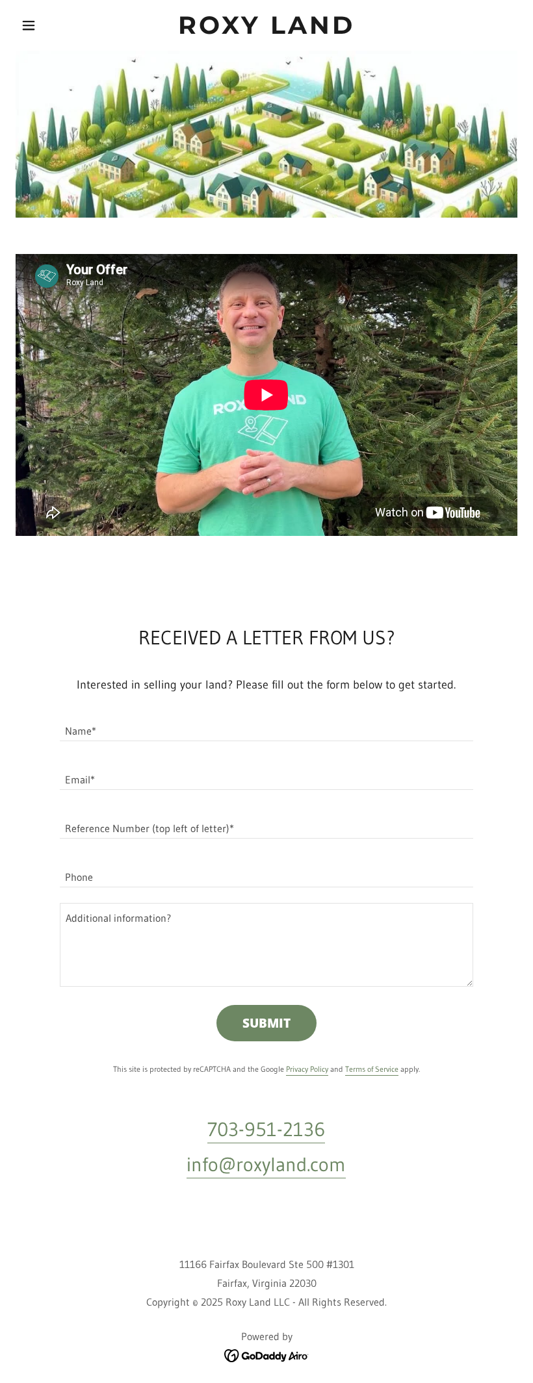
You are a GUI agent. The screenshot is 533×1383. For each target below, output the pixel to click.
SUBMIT (266, 1023)
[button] (53, 25)
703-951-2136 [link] (266, 1129)
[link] (266, 29)
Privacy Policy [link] (307, 1069)
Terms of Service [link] (371, 1069)
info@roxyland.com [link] (266, 1164)
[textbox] (266, 724)
